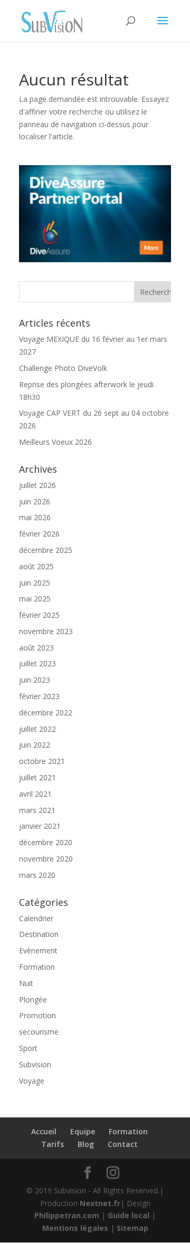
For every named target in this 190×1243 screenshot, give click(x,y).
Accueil (43, 1131)
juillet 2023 (37, 663)
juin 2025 (34, 583)
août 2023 (36, 648)
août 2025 (36, 566)
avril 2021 (35, 794)
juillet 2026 (37, 485)
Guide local (128, 1215)
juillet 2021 (37, 777)
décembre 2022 (45, 712)
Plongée (33, 1000)
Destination (39, 934)
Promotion (37, 1015)
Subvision (35, 1064)
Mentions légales (75, 1228)
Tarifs (52, 1144)
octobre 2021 (42, 761)
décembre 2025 (45, 550)
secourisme (39, 1032)
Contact (123, 1144)
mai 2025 (35, 599)
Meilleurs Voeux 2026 (55, 442)
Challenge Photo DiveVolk (63, 368)
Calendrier (36, 918)
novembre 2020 (46, 859)
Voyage (31, 1081)
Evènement (38, 950)
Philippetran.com (66, 1215)
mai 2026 (35, 517)
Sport (28, 1048)
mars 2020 (37, 875)
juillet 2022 (37, 729)
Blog (86, 1144)
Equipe (82, 1131)
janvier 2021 (40, 826)
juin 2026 (34, 501)
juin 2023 (34, 680)
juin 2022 (34, 745)
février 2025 (39, 615)
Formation (37, 967)
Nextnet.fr (100, 1203)
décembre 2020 (45, 842)
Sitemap (132, 1228)
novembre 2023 (46, 631)
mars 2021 (37, 810)
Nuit (26, 983)
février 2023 (39, 696)
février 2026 (39, 534)
